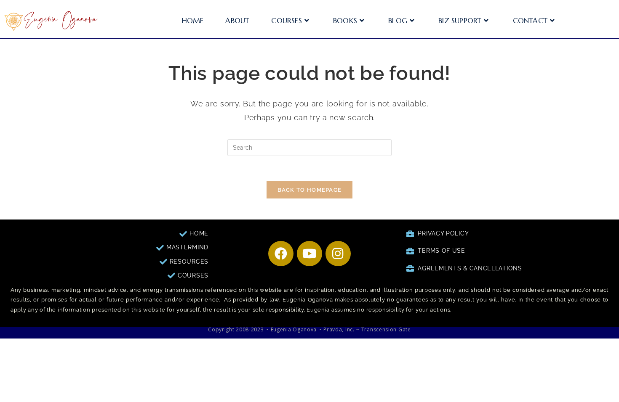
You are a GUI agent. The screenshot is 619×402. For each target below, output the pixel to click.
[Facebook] (280, 253)
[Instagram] (338, 253)
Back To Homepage (309, 190)
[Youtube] (309, 253)
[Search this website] (309, 147)
